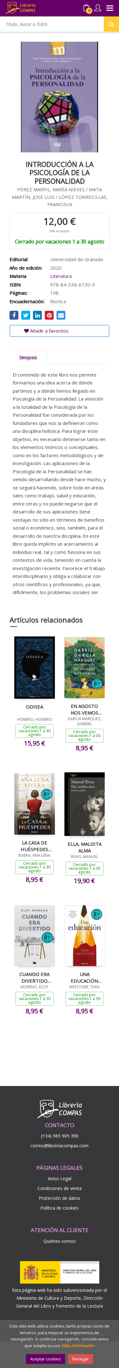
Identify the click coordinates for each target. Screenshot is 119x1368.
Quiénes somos (59, 1241)
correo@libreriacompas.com (59, 1146)
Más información (78, 1345)
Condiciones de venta (59, 1188)
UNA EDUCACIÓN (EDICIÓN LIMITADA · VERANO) (84, 977)
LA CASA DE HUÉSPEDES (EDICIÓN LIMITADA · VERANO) (34, 845)
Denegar (80, 1359)
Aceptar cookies (45, 1359)
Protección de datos (59, 1198)
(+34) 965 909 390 (59, 1136)
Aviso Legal (59, 1178)
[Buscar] (111, 24)
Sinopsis (28, 357)
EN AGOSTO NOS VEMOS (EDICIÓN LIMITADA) (84, 709)
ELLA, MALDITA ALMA (85, 847)
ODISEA (34, 706)
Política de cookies (59, 1208)
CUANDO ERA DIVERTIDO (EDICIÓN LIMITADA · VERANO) (34, 977)
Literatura (61, 276)
